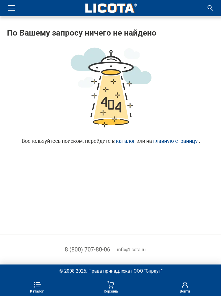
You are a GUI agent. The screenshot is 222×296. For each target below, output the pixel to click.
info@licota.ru (131, 249)
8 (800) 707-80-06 (87, 249)
